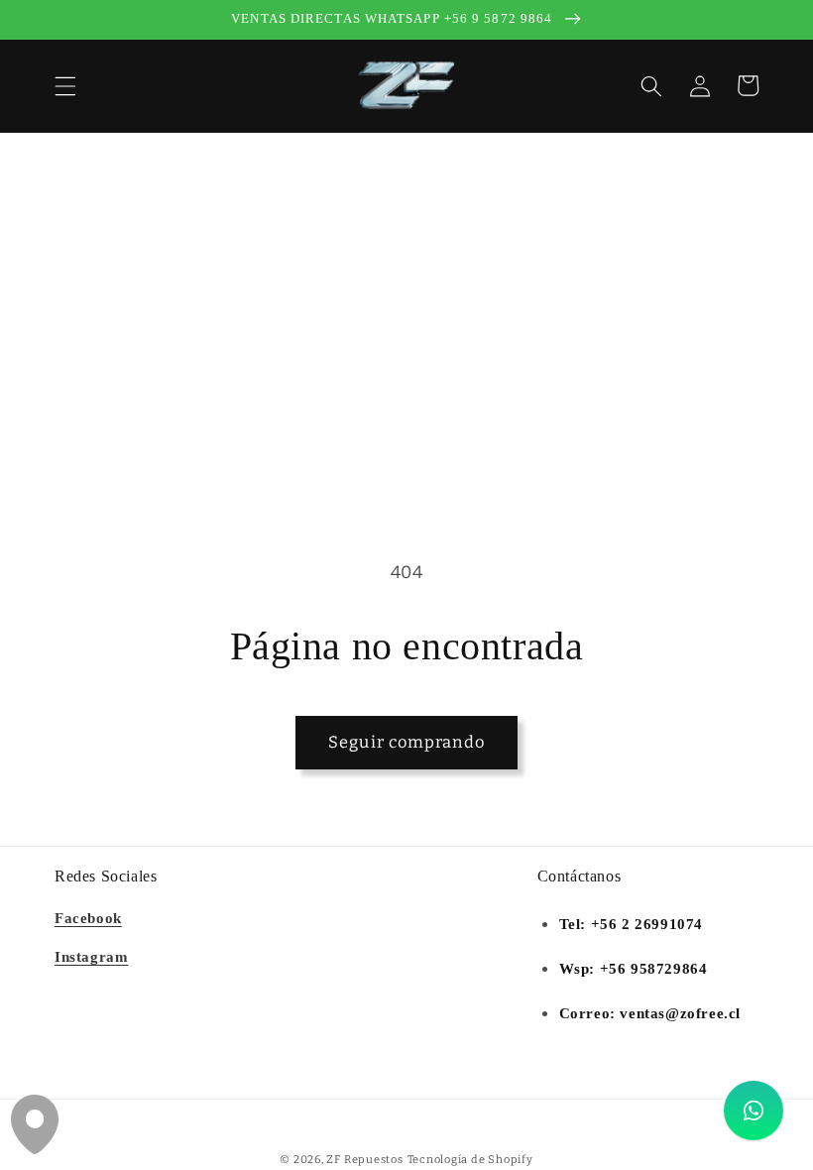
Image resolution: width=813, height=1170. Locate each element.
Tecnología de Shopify (470, 1159)
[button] (65, 85)
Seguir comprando (406, 742)
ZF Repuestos (364, 1159)
